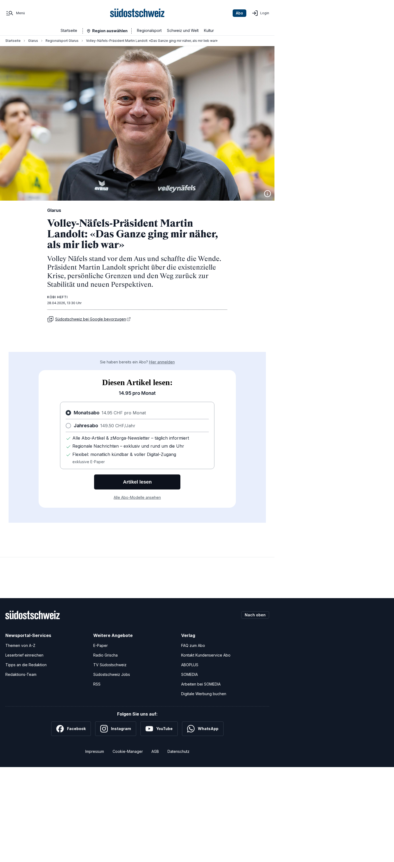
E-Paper (100, 645)
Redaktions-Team (20, 674)
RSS (97, 684)
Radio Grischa (105, 655)
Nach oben (255, 615)
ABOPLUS (189, 664)
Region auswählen (110, 30)
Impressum (94, 751)
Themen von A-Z (20, 645)
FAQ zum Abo (193, 645)
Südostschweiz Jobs (111, 674)
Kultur (209, 30)
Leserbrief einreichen (24, 655)
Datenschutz (178, 751)
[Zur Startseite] (137, 13)
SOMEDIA (189, 674)
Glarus (33, 41)
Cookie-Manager (128, 751)
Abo (239, 13)
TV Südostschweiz (110, 664)
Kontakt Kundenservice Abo (206, 655)
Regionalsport (149, 30)
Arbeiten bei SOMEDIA (201, 684)
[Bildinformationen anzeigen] (267, 193)
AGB (155, 751)
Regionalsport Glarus (62, 41)
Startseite (69, 30)
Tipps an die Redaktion (26, 664)
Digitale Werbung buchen (203, 693)
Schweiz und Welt (183, 30)
